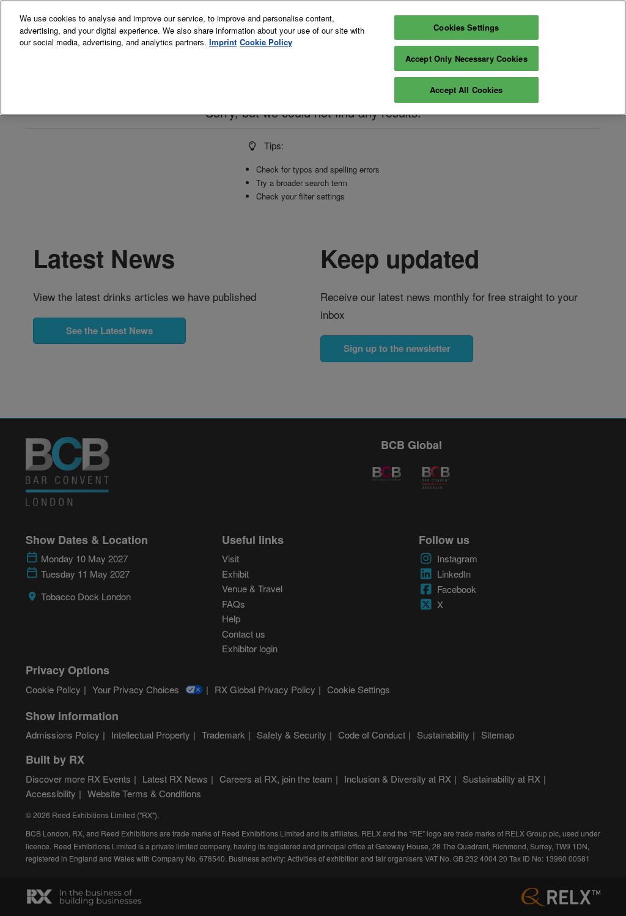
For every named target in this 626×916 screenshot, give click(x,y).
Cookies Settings (466, 27)
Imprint (223, 42)
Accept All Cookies (466, 89)
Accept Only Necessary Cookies (466, 58)
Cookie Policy (266, 42)
